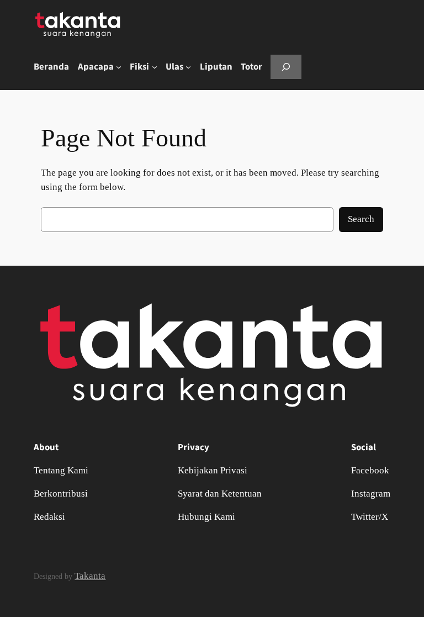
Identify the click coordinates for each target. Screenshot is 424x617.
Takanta (90, 576)
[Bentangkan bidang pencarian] (286, 66)
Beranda (51, 66)
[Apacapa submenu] (118, 67)
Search (361, 219)
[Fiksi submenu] (154, 67)
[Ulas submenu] (188, 67)
